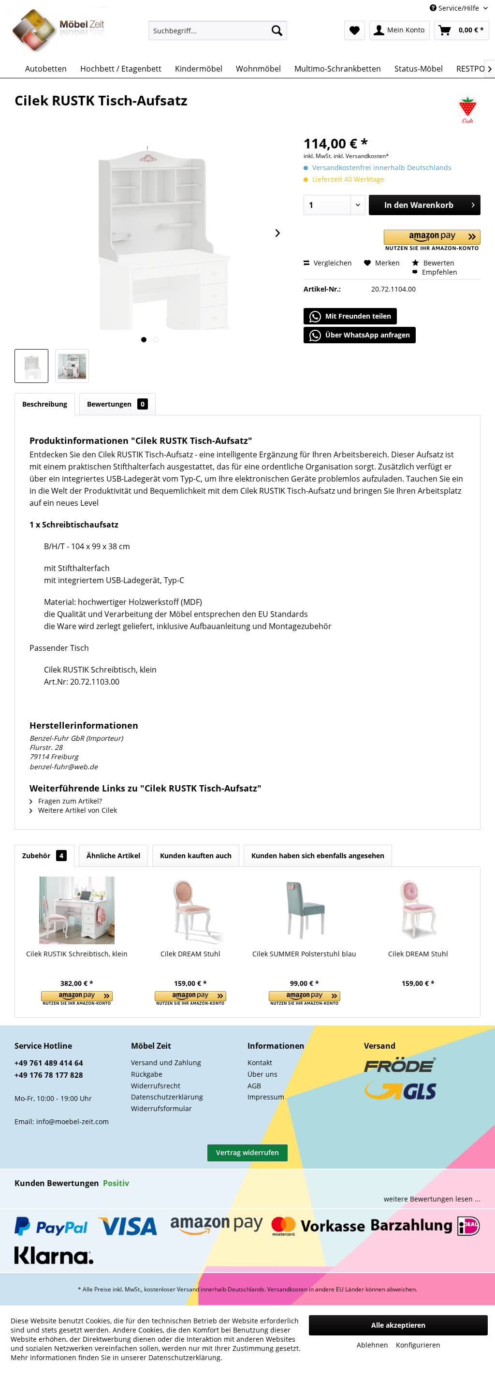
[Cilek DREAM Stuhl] (191, 910)
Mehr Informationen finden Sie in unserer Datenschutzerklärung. (116, 1357)
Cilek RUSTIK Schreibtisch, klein (77, 953)
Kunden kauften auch (196, 855)
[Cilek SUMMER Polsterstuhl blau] (304, 910)
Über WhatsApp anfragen (366, 334)
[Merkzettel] (354, 30)
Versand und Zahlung (166, 1062)
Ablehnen (372, 1344)
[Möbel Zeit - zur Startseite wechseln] (59, 31)
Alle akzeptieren (398, 1325)
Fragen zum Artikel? (69, 801)
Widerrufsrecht (155, 1085)
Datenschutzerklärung (167, 1096)
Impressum (266, 1096)
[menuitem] (217, 30)
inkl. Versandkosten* (361, 156)
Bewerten (438, 262)
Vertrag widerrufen (247, 1152)
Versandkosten (287, 1289)
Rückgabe (146, 1074)
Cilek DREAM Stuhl (190, 953)
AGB (254, 1085)
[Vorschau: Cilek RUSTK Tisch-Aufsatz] (31, 366)
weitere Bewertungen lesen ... (432, 1198)
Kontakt (260, 1062)
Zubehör (42, 855)
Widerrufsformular (161, 1108)
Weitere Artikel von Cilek (76, 810)
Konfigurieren (418, 1344)
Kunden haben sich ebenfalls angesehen (317, 855)
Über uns (262, 1074)
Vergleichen (332, 262)
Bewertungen (116, 404)
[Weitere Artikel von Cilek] (467, 110)
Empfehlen (438, 272)
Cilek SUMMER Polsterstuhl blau (304, 953)
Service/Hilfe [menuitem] (459, 8)
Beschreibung (44, 404)
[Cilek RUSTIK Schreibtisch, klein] (77, 910)
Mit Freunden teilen (357, 316)
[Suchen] (277, 30)
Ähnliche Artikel (113, 855)
